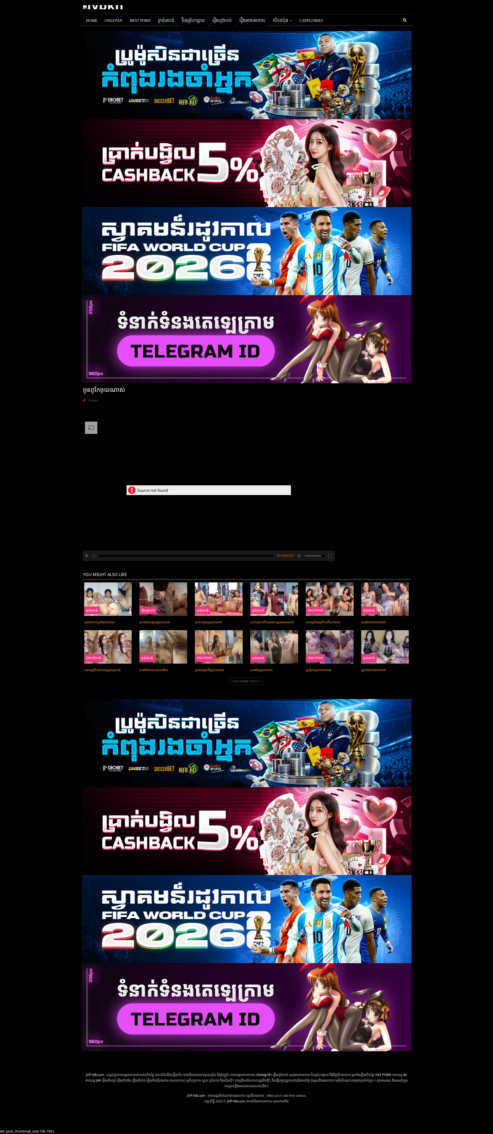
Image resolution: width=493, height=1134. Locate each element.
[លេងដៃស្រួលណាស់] (274, 647)
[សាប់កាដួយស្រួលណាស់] (219, 599)
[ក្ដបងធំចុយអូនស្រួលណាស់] (163, 599)
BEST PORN (140, 20)
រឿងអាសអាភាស (252, 20)
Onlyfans (315, 610)
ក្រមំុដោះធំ (166, 20)
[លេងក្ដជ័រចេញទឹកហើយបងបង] (330, 599)
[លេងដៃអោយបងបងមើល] (163, 647)
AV (405, 1074)
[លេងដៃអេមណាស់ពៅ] (385, 599)
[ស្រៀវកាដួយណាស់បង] (330, 647)
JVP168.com (95, 1074)
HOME (91, 20)
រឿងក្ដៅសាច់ (222, 20)
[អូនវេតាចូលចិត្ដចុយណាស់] (219, 647)
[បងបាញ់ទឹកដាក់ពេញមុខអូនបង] (108, 647)
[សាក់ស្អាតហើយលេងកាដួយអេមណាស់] (274, 599)
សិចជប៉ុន (280, 20)
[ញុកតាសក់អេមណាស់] (385, 647)
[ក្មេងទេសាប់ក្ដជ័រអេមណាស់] (108, 599)
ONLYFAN (113, 20)
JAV (98, 1080)
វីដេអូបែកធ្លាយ (193, 20)
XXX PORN (383, 1074)
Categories (311, 20)
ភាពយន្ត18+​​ (264, 1074)
